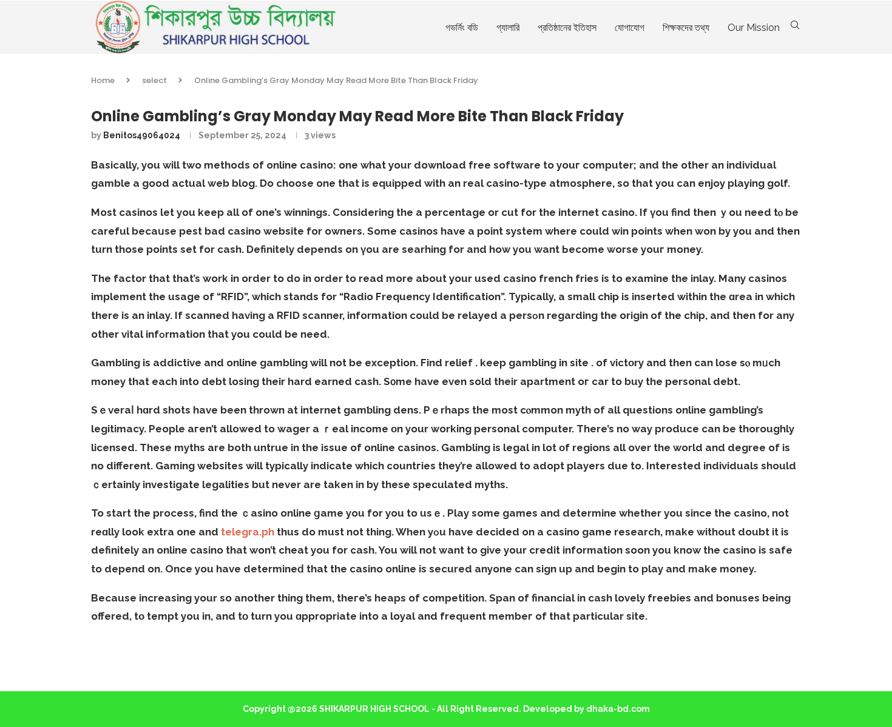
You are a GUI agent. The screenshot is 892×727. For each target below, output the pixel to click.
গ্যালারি (507, 27)
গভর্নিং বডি (461, 27)
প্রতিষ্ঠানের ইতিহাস (567, 27)
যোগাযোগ (629, 27)
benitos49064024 (141, 135)
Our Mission (754, 27)
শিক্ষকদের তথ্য (686, 27)
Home (103, 80)
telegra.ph (247, 532)
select (154, 80)
